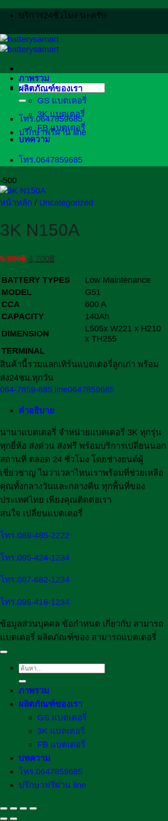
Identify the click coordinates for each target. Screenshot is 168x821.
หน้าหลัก (16, 202)
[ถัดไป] (13, 818)
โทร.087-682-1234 (35, 579)
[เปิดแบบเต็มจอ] (13, 808)
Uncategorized (66, 202)
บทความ (34, 139)
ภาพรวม (34, 78)
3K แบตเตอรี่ (61, 114)
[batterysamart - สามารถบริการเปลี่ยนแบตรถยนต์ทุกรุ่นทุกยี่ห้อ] (29, 44)
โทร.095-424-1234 (35, 557)
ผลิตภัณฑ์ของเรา (51, 88)
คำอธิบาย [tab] (37, 410)
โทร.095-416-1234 (35, 602)
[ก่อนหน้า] (3, 818)
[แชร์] (23, 808)
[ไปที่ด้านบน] (3, 651)
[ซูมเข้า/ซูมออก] (3, 808)
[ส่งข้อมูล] (22, 100)
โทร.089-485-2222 (35, 535)
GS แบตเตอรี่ (62, 100)
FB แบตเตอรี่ (61, 127)
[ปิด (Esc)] (33, 808)
